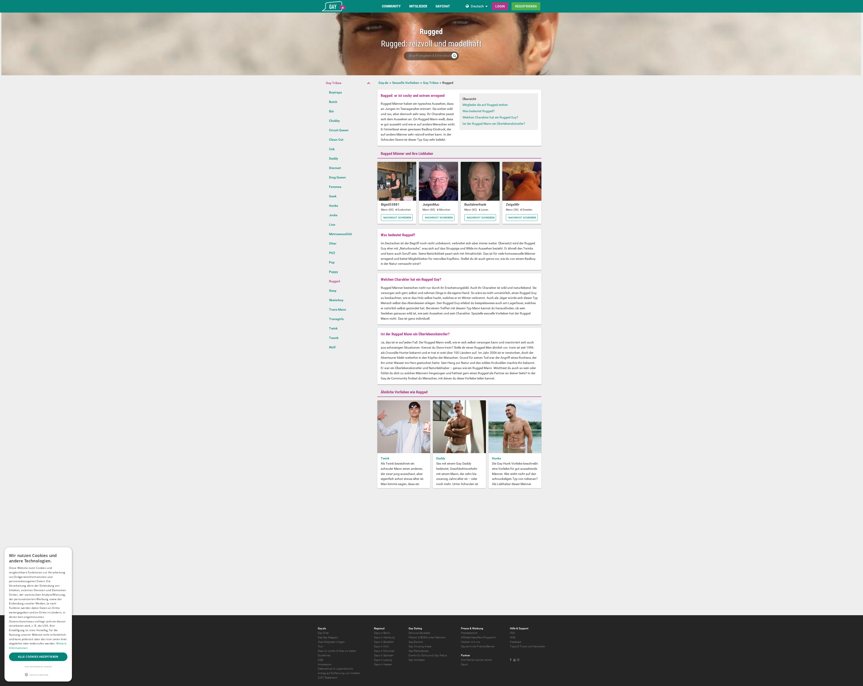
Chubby (334, 120)
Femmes (335, 187)
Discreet (335, 168)
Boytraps (335, 92)
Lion (332, 224)
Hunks (333, 205)
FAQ (512, 633)
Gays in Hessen (383, 664)
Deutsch (477, 6)
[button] (38, 674)
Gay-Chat (323, 633)
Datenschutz (325, 668)
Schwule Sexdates (419, 633)
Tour (320, 646)
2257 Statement (327, 677)
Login (500, 6)
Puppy (333, 272)
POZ (332, 253)
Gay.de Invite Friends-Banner (478, 646)
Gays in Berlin (382, 633)
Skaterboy (336, 300)
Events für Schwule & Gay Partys (428, 655)
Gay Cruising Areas (420, 646)
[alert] (38, 614)
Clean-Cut (336, 139)
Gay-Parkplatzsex (419, 651)
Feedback (515, 642)
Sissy (332, 290)
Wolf (332, 347)
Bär (331, 111)
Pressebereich (469, 633)
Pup (332, 262)
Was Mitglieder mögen (331, 642)
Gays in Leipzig (383, 660)
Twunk (333, 338)
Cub (332, 149)
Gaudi (464, 664)
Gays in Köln (381, 646)
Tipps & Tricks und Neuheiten (527, 646)
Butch (333, 102)
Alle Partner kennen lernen (476, 660)
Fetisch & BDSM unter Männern (427, 637)
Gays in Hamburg (384, 637)
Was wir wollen (327, 651)
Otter (332, 243)
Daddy (333, 158)
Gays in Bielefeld (384, 642)
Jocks (333, 215)
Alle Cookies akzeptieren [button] (38, 657)
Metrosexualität (340, 234)
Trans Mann (337, 309)
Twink (333, 328)
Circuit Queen (339, 130)
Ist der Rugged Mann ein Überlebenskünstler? (494, 123)
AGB (320, 660)
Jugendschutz (344, 668)
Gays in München (384, 651)
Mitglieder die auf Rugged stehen (485, 105)
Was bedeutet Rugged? (479, 111)
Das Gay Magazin (328, 637)
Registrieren (526, 6)
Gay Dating (415, 628)
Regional (379, 628)
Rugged (334, 281)
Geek (332, 196)
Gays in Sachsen (384, 655)
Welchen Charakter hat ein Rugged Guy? (490, 117)
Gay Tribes (333, 83)
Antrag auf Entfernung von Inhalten (339, 673)
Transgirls (336, 319)
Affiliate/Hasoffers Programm (478, 637)
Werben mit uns (470, 642)
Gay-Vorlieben (417, 660)
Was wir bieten (347, 651)
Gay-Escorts (416, 642)
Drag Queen (337, 177)
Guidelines (324, 655)
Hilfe (512, 637)
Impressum (324, 664)
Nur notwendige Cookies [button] (38, 666)
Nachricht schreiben (397, 217)
